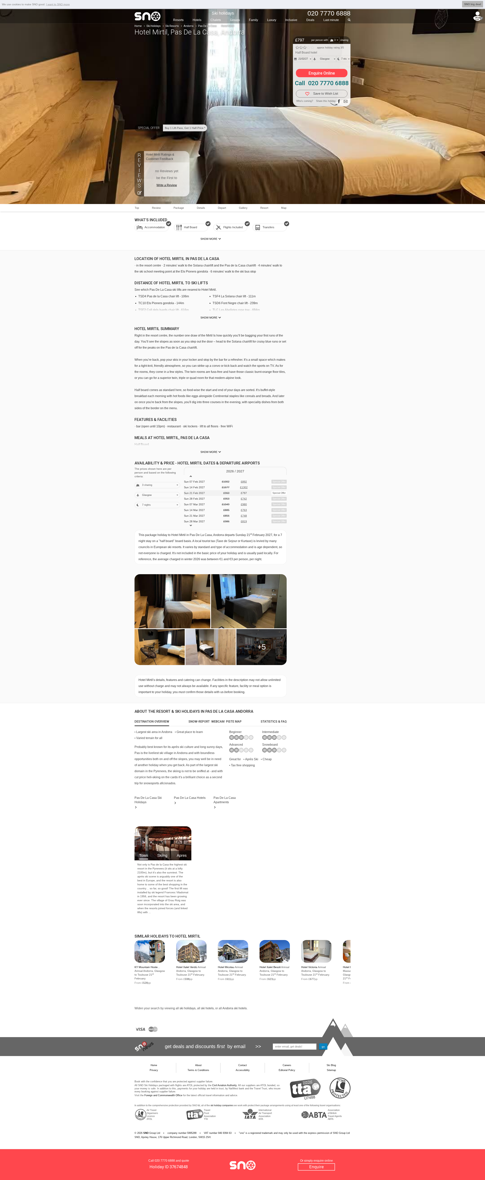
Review (156, 207)
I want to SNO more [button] (58, 4)
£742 (244, 498)
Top (137, 207)
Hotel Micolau (226, 967)
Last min (331, 20)
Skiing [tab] (162, 855)
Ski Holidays (153, 25)
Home (138, 25)
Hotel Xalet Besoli (270, 967)
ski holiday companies (221, 1105)
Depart (222, 207)
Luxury (271, 20)
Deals (310, 20)
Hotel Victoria (309, 967)
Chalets (215, 20)
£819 (244, 521)
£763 (244, 510)
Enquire (316, 1166)
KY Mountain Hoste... (147, 967)
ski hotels (207, 1008)
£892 (244, 481)
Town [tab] (143, 855)
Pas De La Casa (207, 25)
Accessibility (243, 1070)
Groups (235, 20)
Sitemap (331, 1070)
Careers (287, 1065)
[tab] (152, 721)
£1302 (244, 487)
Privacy (154, 1070)
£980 (244, 504)
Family (253, 20)
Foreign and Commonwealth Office (163, 1095)
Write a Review (166, 185)
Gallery (243, 207)
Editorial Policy (287, 1070)
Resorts (178, 20)
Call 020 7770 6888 (322, 83)
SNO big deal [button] (472, 4)
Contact (242, 1065)
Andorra (188, 25)
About (198, 1065)
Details (201, 207)
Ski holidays (223, 13)
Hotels (197, 20)
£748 (244, 515)
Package (179, 207)
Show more (208, 317)
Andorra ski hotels (234, 1008)
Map (283, 207)
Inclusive (291, 20)
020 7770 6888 (165, 1160)
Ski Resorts (172, 25)
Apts (225, 800)
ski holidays (188, 1008)
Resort (264, 207)
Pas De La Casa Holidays (148, 800)
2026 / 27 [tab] (235, 471)
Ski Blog (331, 1065)
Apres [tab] (182, 855)
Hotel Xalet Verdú (186, 967)
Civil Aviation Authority (224, 1085)
